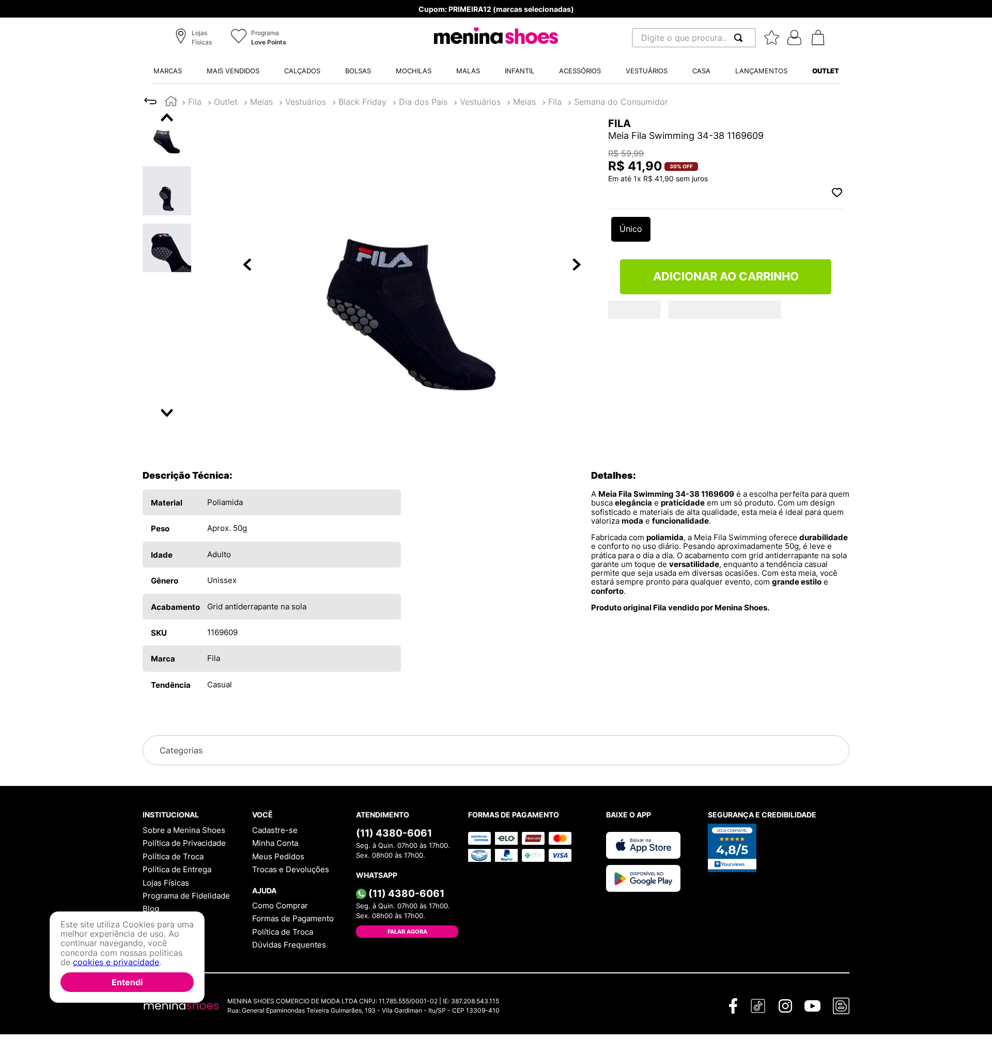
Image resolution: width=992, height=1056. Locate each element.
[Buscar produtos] (740, 37)
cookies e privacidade (116, 962)
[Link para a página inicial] (171, 102)
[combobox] (694, 38)
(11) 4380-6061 (394, 833)
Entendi (127, 982)
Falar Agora (407, 931)
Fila (195, 102)
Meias (225, 102)
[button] (195, 38)
